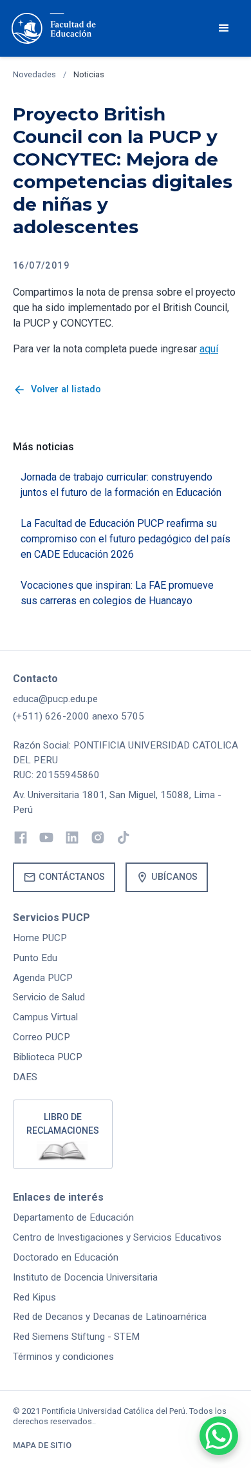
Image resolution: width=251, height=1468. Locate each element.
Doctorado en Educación (65, 1257)
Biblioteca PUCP (47, 1057)
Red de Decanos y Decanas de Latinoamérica (110, 1316)
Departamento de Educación (73, 1217)
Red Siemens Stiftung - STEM (76, 1336)
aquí (209, 349)
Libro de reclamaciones (62, 1124)
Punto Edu (35, 958)
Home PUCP (40, 938)
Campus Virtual (45, 1017)
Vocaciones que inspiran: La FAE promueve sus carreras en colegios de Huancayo (117, 593)
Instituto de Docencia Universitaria (85, 1277)
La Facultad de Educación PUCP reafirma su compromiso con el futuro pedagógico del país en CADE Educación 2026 (125, 538)
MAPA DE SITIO (42, 1445)
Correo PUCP (41, 1037)
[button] (224, 28)
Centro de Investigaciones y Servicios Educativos (117, 1237)
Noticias (88, 74)
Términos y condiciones (63, 1356)
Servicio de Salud (49, 997)
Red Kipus (34, 1297)
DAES (25, 1077)
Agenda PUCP (43, 978)
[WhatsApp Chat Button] (219, 1435)
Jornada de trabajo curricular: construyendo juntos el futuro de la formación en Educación (121, 485)
